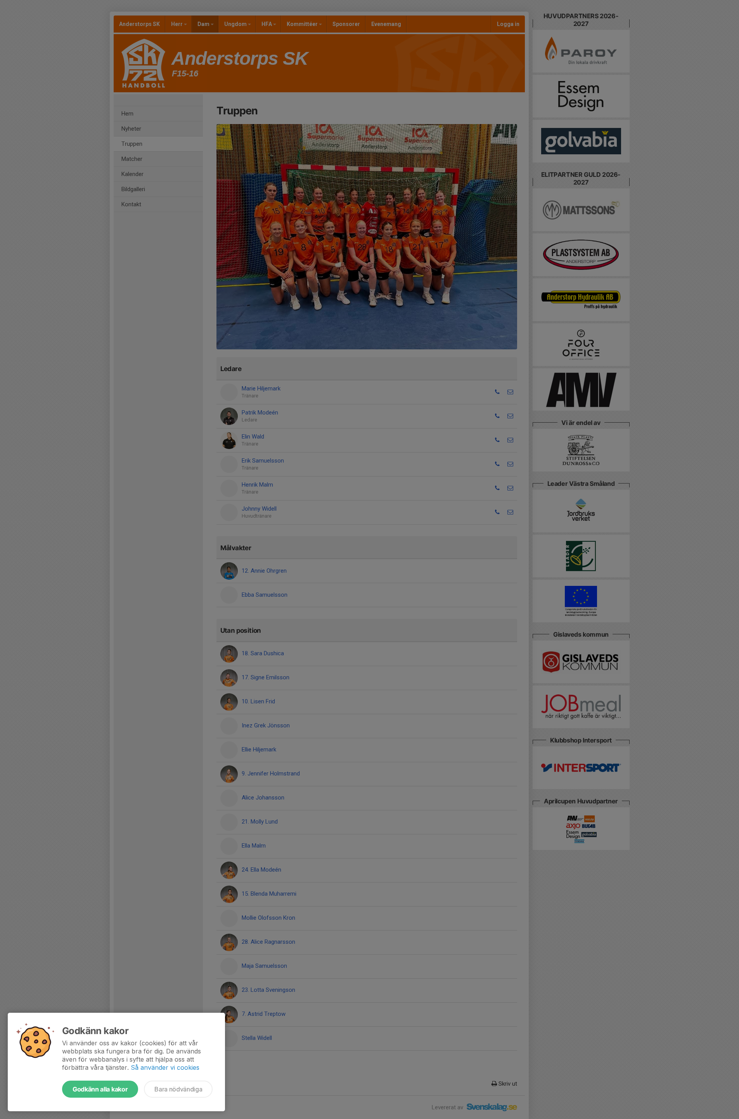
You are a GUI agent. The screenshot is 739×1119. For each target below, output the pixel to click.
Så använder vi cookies (165, 1067)
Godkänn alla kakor (100, 1089)
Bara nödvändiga (178, 1089)
